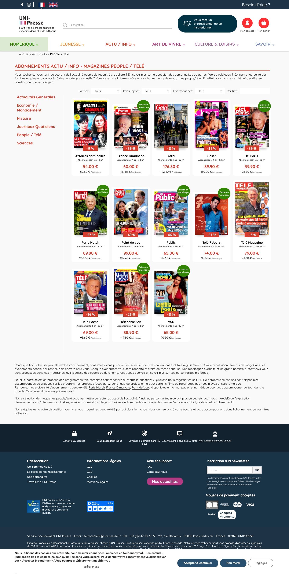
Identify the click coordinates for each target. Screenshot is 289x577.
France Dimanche (118, 387)
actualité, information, (59, 546)
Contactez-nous (157, 471)
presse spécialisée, (126, 546)
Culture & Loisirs (215, 44)
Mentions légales (97, 481)
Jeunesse (70, 44)
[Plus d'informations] (90, 137)
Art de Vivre (166, 44)
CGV (89, 466)
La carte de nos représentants (46, 471)
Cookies (92, 476)
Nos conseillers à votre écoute (215, 440)
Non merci (233, 563)
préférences (91, 567)
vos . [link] (62, 567)
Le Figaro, (226, 546)
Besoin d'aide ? (256, 4)
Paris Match (97, 387)
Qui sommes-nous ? (39, 466)
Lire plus (212, 487)
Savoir (263, 44)
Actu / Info (119, 44)
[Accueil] (39, 20)
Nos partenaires (37, 476)
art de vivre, (91, 546)
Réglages (261, 563)
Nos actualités (165, 481)
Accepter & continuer (198, 563)
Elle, (235, 546)
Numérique (22, 44)
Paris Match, (212, 546)
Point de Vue (140, 387)
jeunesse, (77, 546)
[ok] (67, 25)
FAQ (149, 466)
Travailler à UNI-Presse (41, 481)
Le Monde (243, 546)
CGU (89, 471)
